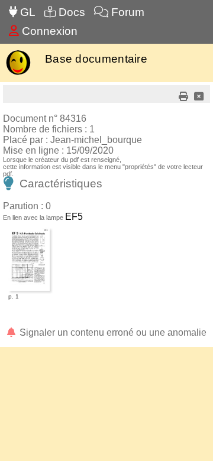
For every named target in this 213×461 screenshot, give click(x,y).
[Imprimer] (183, 96)
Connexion (48, 31)
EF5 (74, 217)
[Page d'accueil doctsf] (18, 74)
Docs (70, 12)
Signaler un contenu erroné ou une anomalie (111, 332)
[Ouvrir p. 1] (29, 230)
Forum (126, 12)
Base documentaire (96, 59)
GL (26, 12)
